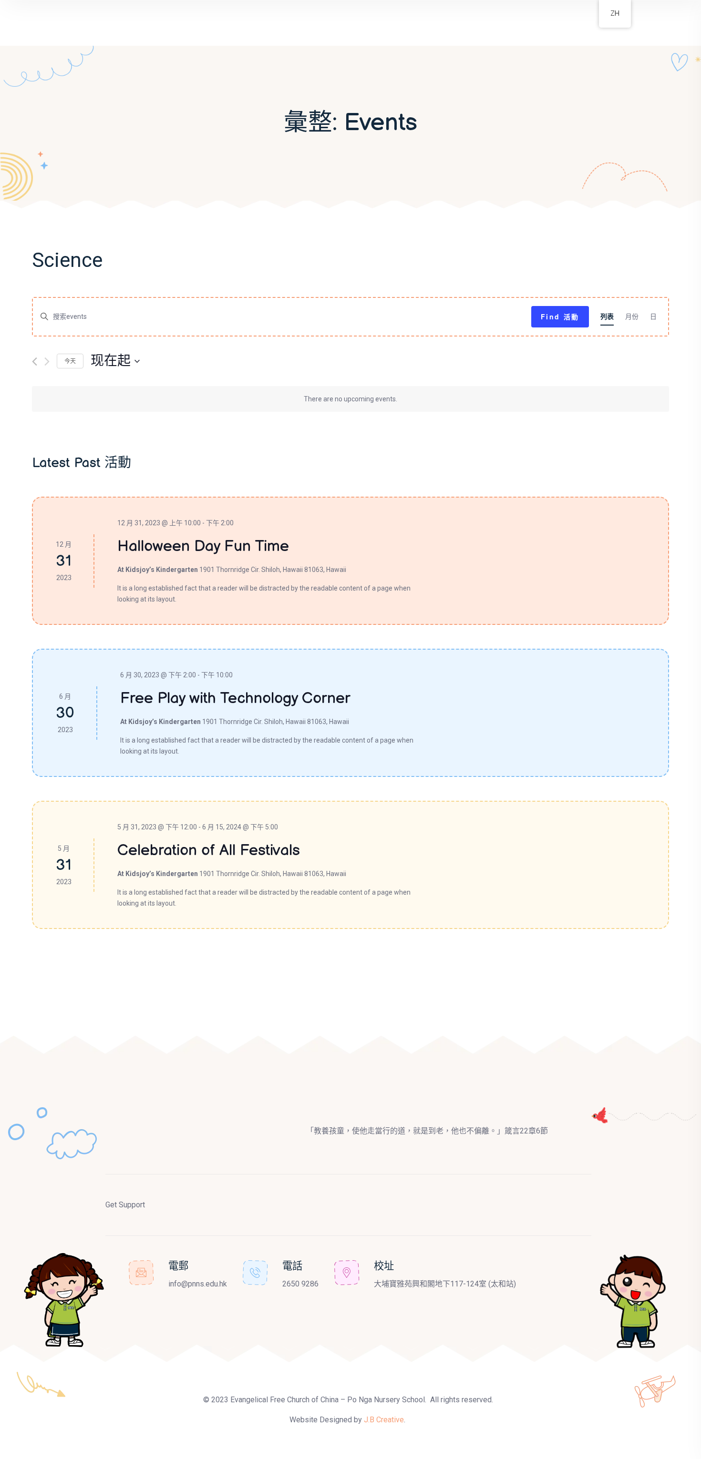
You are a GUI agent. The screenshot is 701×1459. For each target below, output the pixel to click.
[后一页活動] (47, 361)
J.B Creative (384, 1419)
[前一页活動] (34, 361)
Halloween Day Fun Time (203, 546)
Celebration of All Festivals (208, 850)
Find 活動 (560, 316)
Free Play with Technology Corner (235, 698)
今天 (70, 361)
